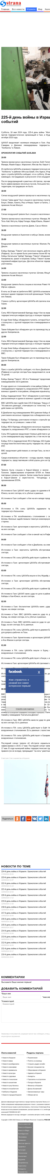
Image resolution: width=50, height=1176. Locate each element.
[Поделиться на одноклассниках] (17, 818)
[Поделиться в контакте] (34, 818)
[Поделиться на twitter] (40, 818)
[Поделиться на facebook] (23, 818)
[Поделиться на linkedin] (46, 818)
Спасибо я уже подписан (25, 709)
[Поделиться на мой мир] (28, 818)
